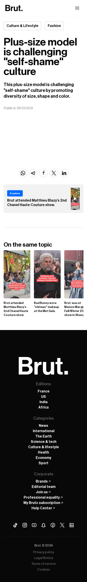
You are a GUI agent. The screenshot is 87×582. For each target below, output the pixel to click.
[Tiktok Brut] (15, 525)
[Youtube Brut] (34, 525)
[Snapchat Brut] (43, 525)
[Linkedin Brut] (71, 525)
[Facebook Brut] (52, 525)
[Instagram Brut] (24, 525)
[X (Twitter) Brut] (62, 525)
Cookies (43, 569)
